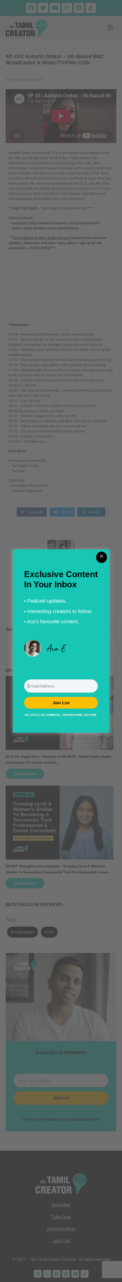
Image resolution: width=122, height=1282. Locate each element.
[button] (61, 648)
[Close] (101, 557)
